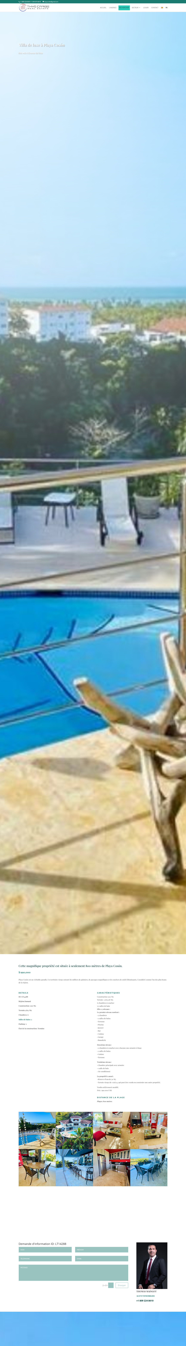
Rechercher (124, 8)
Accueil (103, 8)
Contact (154, 8)
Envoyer (122, 1285)
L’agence (112, 8)
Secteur (135, 8)
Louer (145, 8)
